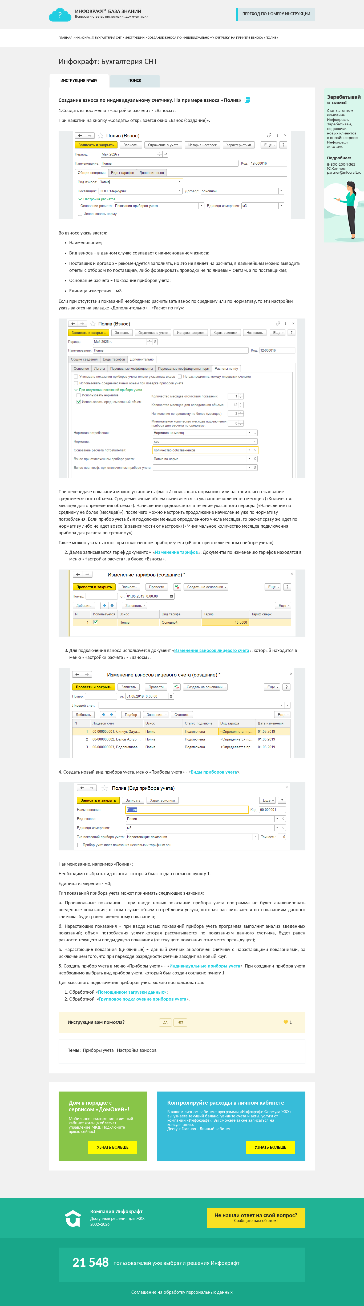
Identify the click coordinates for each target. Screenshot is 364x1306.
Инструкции (134, 37)
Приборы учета (98, 1050)
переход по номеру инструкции (276, 14)
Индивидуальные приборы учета (204, 966)
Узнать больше (112, 1147)
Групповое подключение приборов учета (142, 999)
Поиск (134, 81)
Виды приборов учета (214, 772)
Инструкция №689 (78, 81)
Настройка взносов (137, 1050)
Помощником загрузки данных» (132, 992)
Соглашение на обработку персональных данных (182, 1292)
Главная (65, 37)
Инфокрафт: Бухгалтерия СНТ (98, 37)
